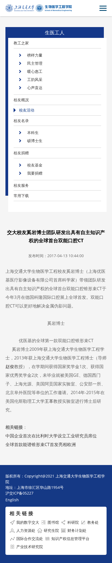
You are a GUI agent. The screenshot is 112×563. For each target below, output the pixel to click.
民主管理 (34, 63)
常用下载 (21, 195)
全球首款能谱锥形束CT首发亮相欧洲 (40, 444)
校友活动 (26, 110)
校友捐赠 (21, 152)
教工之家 (21, 42)
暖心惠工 (34, 71)
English (12, 499)
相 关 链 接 (21, 513)
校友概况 (21, 99)
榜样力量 (34, 55)
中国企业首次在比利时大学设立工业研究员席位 (51, 436)
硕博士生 (34, 140)
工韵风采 (34, 79)
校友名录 (21, 120)
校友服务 (21, 185)
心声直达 (34, 87)
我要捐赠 (34, 173)
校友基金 (34, 165)
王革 (49, 401)
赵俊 (9, 366)
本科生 (33, 132)
